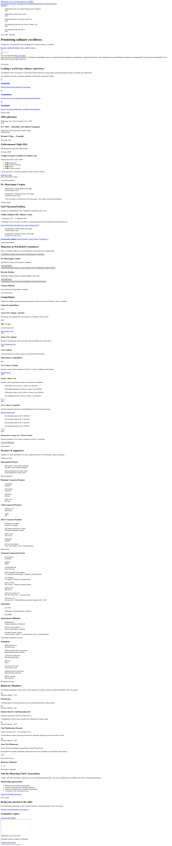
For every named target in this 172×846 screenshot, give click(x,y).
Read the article (6, 373)
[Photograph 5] (8, 52)
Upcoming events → (19, 48)
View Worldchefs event (8, 344)
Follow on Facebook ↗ (21, 809)
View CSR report (6, 279)
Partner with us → (31, 48)
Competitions (20, 4)
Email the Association (7, 809)
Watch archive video (7, 331)
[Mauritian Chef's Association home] (14, 2)
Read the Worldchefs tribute (9, 225)
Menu (31, 2)
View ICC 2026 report (8, 443)
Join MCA (4, 5)
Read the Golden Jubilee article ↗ (29, 225)
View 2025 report (6, 266)
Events (26, 4)
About (7, 4)
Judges (54, 4)
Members (49, 4)
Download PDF (6, 818)
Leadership (12, 4)
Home (3, 4)
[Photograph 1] (1, 52)
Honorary (44, 4)
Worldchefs (31, 4)
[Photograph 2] (3, 52)
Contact (13, 842)
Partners (38, 4)
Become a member (7, 48)
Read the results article (8, 412)
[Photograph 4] (6, 52)
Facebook (8, 842)
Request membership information (11, 794)
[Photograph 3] (5, 52)
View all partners (20, 55)
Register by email (6, 175)
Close (13, 818)
